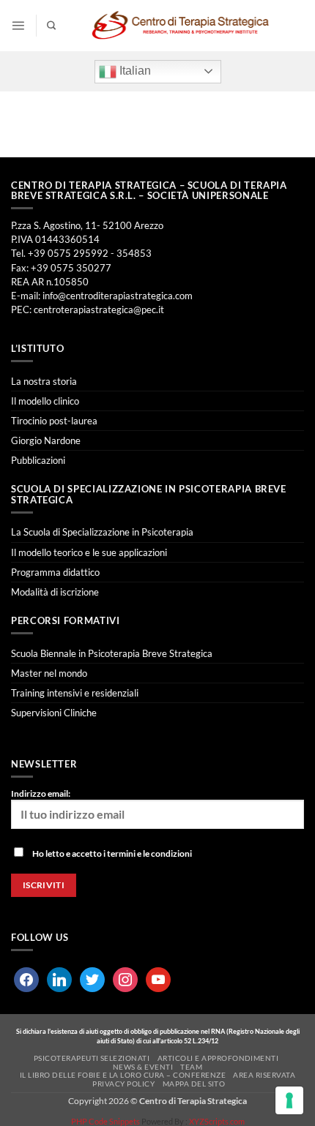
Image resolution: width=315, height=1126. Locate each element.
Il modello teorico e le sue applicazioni (89, 552)
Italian (133, 70)
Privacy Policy (123, 1083)
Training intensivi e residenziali (74, 693)
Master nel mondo (49, 673)
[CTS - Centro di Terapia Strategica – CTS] (180, 25)
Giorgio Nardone (46, 440)
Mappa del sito (194, 1083)
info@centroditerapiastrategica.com (117, 295)
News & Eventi (143, 1066)
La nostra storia (44, 381)
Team (191, 1066)
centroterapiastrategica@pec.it (99, 309)
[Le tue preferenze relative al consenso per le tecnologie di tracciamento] (289, 1100)
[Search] (51, 26)
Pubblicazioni (38, 460)
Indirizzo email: (40, 793)
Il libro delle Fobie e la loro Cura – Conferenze (123, 1074)
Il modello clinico (45, 401)
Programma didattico (55, 572)
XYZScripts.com (217, 1121)
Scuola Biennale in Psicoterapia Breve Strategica (111, 653)
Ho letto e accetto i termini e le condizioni (112, 853)
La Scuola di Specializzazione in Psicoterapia (102, 532)
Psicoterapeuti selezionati (92, 1058)
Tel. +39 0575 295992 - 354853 (81, 253)
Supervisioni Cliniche (54, 712)
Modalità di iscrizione (55, 592)
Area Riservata (264, 1074)
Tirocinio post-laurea (54, 421)
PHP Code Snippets (105, 1121)
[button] (18, 25)
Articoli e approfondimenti (218, 1058)
